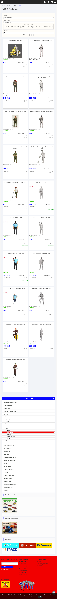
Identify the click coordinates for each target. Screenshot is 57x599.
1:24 (6, 428)
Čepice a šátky (7, 481)
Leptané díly (7, 454)
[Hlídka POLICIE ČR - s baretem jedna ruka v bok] (41, 263)
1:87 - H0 (7, 419)
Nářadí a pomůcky (8, 469)
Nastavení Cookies (23, 574)
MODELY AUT (7, 408)
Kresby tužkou (8, 478)
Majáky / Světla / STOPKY (10, 457)
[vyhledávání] (48, 2)
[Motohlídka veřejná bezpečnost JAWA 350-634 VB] (41, 299)
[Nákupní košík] (52, 2)
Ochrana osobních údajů (24, 568)
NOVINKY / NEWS (8, 405)
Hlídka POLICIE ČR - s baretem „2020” (41, 253)
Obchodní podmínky (23, 566)
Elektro (6, 472)
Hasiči (8, 430)
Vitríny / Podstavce (9, 445)
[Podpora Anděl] (5, 587)
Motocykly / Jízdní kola (10, 411)
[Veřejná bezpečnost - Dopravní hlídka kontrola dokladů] (41, 121)
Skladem (22, 28)
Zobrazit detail (21, 62)
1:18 (6, 440)
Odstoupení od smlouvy (42, 569)
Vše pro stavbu (7, 466)
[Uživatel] (44, 2)
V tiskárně (28, 28)
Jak (22, 563)
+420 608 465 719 (40, 561)
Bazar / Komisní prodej (10, 484)
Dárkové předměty (9, 475)
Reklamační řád (22, 572)
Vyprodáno (35, 28)
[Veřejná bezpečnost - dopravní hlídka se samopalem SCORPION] (41, 86)
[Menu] (55, 2)
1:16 (6, 443)
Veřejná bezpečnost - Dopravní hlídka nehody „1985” (41, 147)
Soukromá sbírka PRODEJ (10, 402)
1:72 (6, 423)
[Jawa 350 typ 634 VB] (15, 51)
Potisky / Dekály (8, 451)
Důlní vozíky (7, 448)
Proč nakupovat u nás (23, 565)
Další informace (33, 597)
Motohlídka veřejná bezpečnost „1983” (41, 288)
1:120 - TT (7, 421)
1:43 (6, 416)
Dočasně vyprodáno (11, 26)
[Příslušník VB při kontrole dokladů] (41, 51)
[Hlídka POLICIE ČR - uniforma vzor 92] (41, 192)
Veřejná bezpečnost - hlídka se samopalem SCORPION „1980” (41, 76)
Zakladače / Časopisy (9, 460)
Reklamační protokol (41, 567)
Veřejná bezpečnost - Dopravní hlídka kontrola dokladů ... (41, 112)
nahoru (54, 593)
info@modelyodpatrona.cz (42, 563)
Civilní (8, 438)
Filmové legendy (11, 436)
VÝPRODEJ (6, 490)
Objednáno (30, 26)
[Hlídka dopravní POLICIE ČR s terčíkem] (41, 228)
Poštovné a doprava (23, 570)
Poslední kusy (38, 26)
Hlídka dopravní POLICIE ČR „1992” (41, 217)
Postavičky (6, 414)
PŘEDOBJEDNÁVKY (8, 487)
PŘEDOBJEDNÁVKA (47, 26)
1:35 (6, 426)
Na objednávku (21, 26)
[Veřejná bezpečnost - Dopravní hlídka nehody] (41, 157)
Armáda (9, 434)
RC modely (6, 463)
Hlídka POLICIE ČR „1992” (41, 182)
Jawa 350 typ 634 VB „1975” (15, 40)
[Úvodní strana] (2, 2)
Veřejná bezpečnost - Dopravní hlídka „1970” (41, 40)
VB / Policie (10, 432)
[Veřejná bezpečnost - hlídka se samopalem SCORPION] (15, 121)
